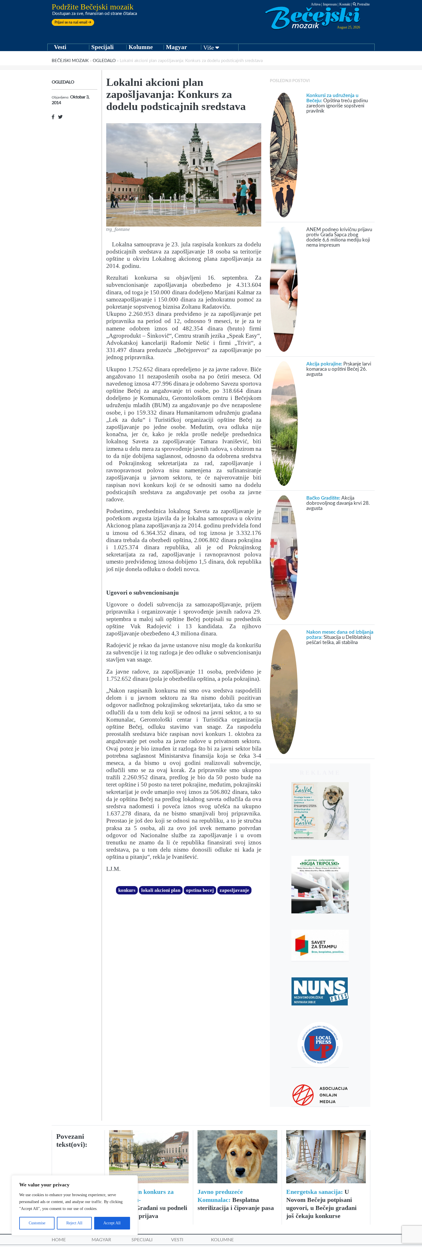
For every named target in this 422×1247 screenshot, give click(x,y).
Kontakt (344, 4)
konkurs (126, 890)
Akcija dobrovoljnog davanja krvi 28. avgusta (338, 503)
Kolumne (141, 47)
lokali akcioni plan (160, 890)
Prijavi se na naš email (71, 22)
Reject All (74, 1223)
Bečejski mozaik (70, 61)
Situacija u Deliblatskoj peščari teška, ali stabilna (339, 637)
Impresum (330, 4)
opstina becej (200, 890)
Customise (37, 1223)
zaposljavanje (234, 890)
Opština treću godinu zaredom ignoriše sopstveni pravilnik (337, 103)
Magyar (176, 47)
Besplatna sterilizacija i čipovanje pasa (236, 1199)
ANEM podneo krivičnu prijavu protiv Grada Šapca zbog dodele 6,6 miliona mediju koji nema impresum (339, 237)
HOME (59, 1240)
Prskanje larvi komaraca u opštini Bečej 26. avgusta (338, 369)
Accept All (112, 1223)
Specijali (102, 47)
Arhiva (315, 4)
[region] (74, 1205)
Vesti (60, 47)
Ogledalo (104, 61)
